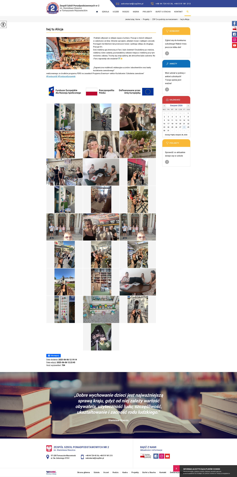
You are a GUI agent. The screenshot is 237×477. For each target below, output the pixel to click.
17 (168, 124)
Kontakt (178, 12)
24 (168, 127)
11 (172, 120)
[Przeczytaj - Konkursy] (180, 32)
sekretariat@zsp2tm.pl (132, 4)
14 (184, 120)
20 (180, 124)
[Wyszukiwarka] (187, 11)
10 (168, 120)
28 (184, 127)
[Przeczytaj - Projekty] (180, 144)
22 (188, 124)
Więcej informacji (167, 53)
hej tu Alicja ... (184, 19)
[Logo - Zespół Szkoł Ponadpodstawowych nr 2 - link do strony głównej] (72, 9)
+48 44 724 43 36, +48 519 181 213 (173, 4)
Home (137, 19)
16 (164, 124)
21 (184, 124)
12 (176, 120)
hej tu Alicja (54, 29)
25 (172, 127)
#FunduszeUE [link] (52, 76)
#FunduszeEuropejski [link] (66, 76)
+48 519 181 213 (106, 456)
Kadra (136, 12)
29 (188, 127)
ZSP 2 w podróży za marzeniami (164, 19)
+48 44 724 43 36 (92, 456)
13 (180, 120)
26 (176, 127)
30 (164, 130)
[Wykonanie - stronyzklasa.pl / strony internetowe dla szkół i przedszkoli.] (51, 473)
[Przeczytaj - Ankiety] (180, 64)
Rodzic (125, 12)
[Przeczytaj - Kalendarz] (180, 100)
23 (164, 127)
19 (176, 124)
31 (168, 130)
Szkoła (105, 12)
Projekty (147, 12)
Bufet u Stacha (163, 12)
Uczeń (116, 12)
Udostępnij (55, 355)
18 (172, 124)
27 (180, 127)
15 (188, 120)
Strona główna (83, 472)
